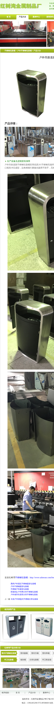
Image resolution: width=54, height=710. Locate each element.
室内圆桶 (24, 653)
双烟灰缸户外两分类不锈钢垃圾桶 (24, 592)
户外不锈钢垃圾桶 (24, 51)
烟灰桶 (23, 660)
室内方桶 (35, 653)
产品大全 (22, 17)
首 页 (9, 17)
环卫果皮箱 (46, 660)
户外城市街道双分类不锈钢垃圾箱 (24, 594)
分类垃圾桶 (34, 660)
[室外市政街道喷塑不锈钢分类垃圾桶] (15, 639)
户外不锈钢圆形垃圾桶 (20, 586)
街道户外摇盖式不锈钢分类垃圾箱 (24, 599)
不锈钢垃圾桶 (9, 51)
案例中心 (36, 17)
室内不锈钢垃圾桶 (9, 653)
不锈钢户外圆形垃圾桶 (20, 589)
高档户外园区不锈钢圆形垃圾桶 (23, 584)
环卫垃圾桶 (8, 660)
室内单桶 (46, 653)
